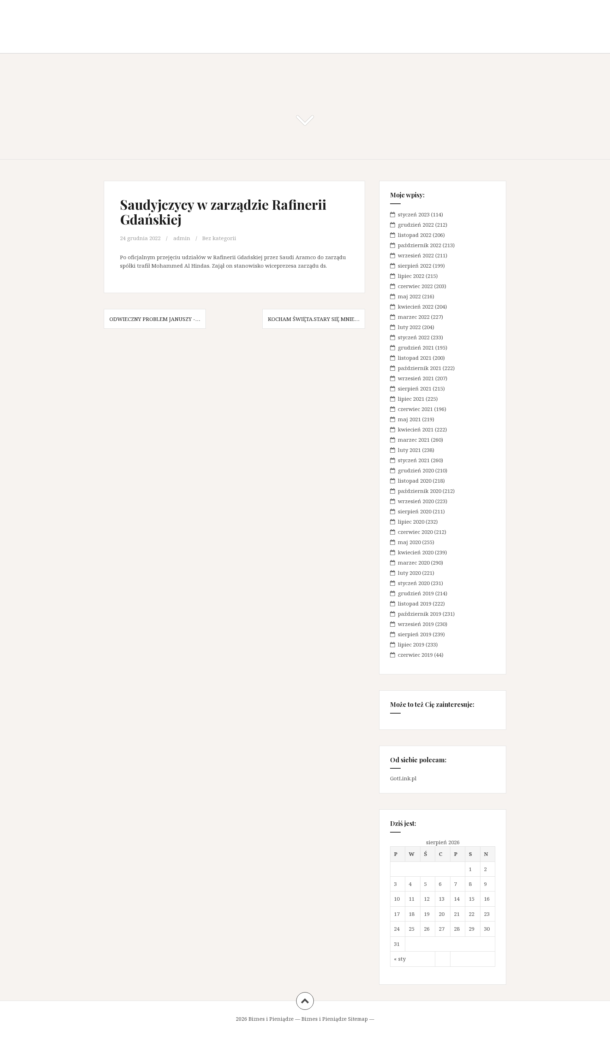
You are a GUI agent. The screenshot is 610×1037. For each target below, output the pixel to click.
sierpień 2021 (414, 388)
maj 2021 (409, 419)
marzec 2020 (414, 562)
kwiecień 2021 (415, 429)
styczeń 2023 (414, 214)
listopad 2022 (414, 234)
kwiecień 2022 (415, 306)
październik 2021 (419, 367)
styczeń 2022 (414, 337)
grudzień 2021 (416, 347)
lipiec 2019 (411, 644)
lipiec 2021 (411, 398)
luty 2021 (409, 449)
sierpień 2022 (414, 265)
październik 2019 (419, 613)
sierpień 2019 (414, 634)
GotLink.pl (403, 778)
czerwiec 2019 (415, 654)
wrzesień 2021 (416, 378)
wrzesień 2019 (416, 623)
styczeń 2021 (414, 460)
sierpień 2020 (414, 511)
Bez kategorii (219, 238)
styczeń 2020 (414, 582)
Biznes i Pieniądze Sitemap (334, 1018)
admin (181, 238)
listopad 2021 (414, 357)
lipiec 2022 (411, 275)
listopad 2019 (414, 603)
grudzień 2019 (416, 593)
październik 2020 (419, 490)
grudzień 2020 (416, 470)
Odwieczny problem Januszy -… (154, 318)
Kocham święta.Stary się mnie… (313, 318)
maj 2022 (409, 296)
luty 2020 (409, 572)
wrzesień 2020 (416, 501)
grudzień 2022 (416, 224)
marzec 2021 (414, 439)
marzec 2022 (414, 316)
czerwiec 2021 (415, 408)
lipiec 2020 (411, 521)
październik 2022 (419, 245)
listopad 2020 (414, 480)
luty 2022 (409, 326)
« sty (400, 958)
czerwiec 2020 (415, 531)
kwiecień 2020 (415, 552)
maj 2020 (409, 542)
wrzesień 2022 (416, 255)
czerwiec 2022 (415, 286)
